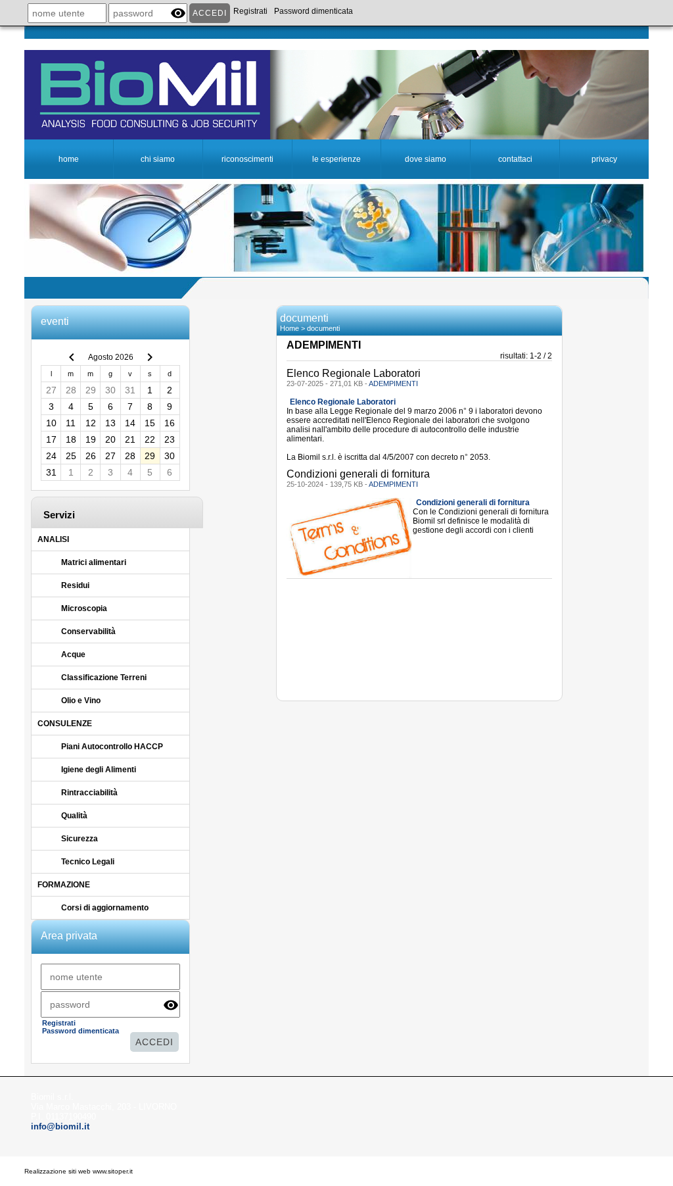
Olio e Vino (81, 700)
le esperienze (336, 159)
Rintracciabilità (89, 792)
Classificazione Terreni (104, 677)
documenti (323, 328)
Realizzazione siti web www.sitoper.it (78, 1171)
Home (289, 328)
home (68, 159)
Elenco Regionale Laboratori (343, 402)
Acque (73, 654)
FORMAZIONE (63, 884)
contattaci (515, 159)
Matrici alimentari (93, 562)
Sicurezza (79, 838)
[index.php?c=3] (336, 94)
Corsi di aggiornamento (105, 907)
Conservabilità (88, 631)
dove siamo (425, 159)
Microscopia (84, 608)
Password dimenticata (313, 11)
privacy (604, 159)
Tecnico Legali (87, 861)
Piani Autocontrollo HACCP (112, 746)
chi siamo (158, 159)
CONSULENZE (64, 723)
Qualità (74, 815)
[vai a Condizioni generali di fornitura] (350, 537)
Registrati (250, 11)
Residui (75, 585)
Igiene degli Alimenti (98, 769)
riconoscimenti (247, 159)
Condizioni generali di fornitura (473, 502)
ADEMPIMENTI (393, 383)
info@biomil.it (60, 1126)
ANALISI (53, 539)
